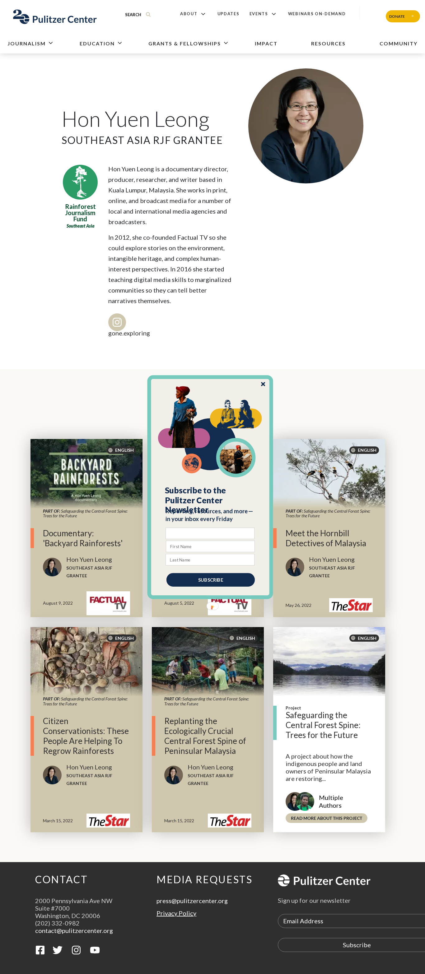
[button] (210, 500)
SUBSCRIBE (210, 579)
